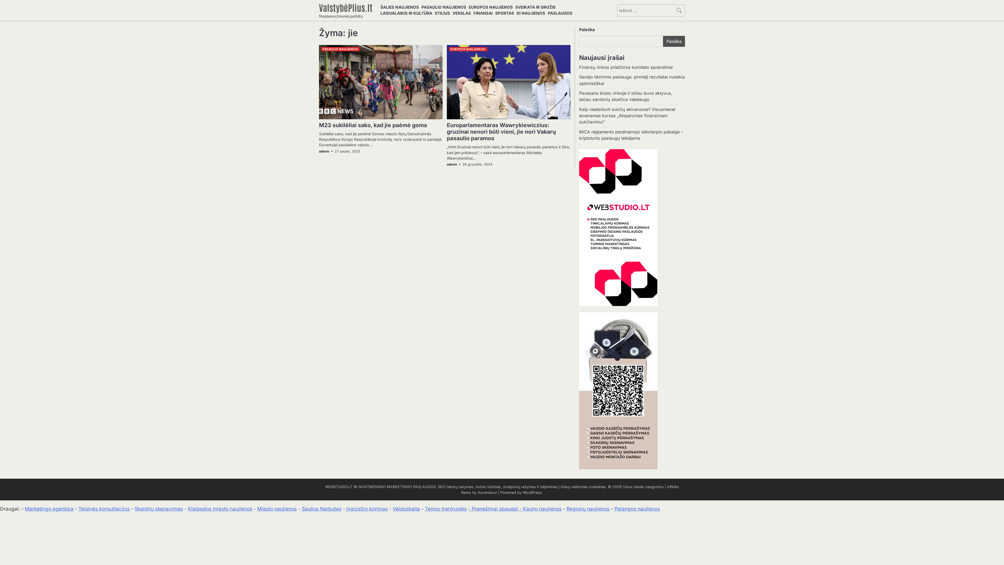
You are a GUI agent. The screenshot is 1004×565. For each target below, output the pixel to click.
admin (324, 151)
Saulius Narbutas (321, 509)
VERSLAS (462, 13)
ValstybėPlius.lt (346, 7)
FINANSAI (483, 13)
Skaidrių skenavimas (159, 509)
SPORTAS (504, 13)
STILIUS (442, 13)
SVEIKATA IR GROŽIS (535, 7)
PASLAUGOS (560, 13)
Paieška (587, 29)
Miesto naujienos (277, 509)
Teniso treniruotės (446, 509)
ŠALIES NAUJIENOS (399, 7)
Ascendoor (487, 492)
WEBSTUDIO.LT (339, 486)
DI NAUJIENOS (531, 13)
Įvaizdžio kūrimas (367, 509)
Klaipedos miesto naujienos (220, 509)
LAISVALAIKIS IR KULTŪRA (406, 13)
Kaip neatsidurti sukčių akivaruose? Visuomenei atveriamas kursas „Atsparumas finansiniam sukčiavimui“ (627, 116)
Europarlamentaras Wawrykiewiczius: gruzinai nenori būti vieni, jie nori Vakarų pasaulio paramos (501, 132)
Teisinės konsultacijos (104, 509)
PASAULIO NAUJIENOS (443, 7)
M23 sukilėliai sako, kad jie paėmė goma (373, 125)
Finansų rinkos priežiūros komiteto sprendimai (626, 67)
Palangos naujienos (637, 509)
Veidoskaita (406, 509)
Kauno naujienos (542, 509)
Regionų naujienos (588, 509)
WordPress (532, 492)
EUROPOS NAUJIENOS (491, 7)
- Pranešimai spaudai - (495, 509)
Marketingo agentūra (49, 509)
